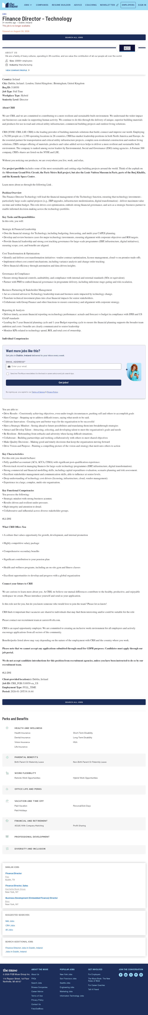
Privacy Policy (52, 392)
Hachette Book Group (15, 889)
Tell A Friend (93, 989)
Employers (128, 5)
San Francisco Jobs (68, 978)
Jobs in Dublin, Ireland (16, 951)
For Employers (94, 974)
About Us (35, 974)
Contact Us (36, 1004)
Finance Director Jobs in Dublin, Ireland (24, 948)
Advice (78, 5)
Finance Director (13, 873)
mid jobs (9, 921)
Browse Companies (39, 987)
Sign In (142, 5)
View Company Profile (16, 70)
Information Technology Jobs (72, 995)
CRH (4, 14)
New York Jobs (66, 974)
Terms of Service (38, 392)
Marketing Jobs (66, 991)
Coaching (91, 5)
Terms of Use (37, 995)
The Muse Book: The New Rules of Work (99, 979)
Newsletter (107, 5)
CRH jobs (10, 925)
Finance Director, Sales (16, 885)
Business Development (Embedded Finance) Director (31, 898)
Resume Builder (61, 5)
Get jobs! (64, 382)
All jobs (9, 929)
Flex (7, 877)
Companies (42, 5)
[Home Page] (9, 5)
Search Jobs (36, 982)
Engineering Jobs (67, 987)
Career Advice (37, 991)
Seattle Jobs (65, 982)
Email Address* (15, 362)
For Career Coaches (96, 985)
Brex (7, 901)
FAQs (33, 978)
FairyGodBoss (37, 1008)
